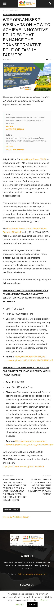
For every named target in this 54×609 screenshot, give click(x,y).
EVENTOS (13, 10)
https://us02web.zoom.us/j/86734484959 (23, 466)
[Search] (50, 4)
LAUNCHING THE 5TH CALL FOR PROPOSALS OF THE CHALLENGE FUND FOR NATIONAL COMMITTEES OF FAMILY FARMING (39, 486)
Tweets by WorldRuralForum (16, 517)
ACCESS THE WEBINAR (15, 129)
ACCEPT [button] (32, 604)
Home (5, 10)
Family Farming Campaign (20, 15)
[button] (4, 4)
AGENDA (9, 126)
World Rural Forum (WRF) (33, 159)
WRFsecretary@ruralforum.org (32, 574)
